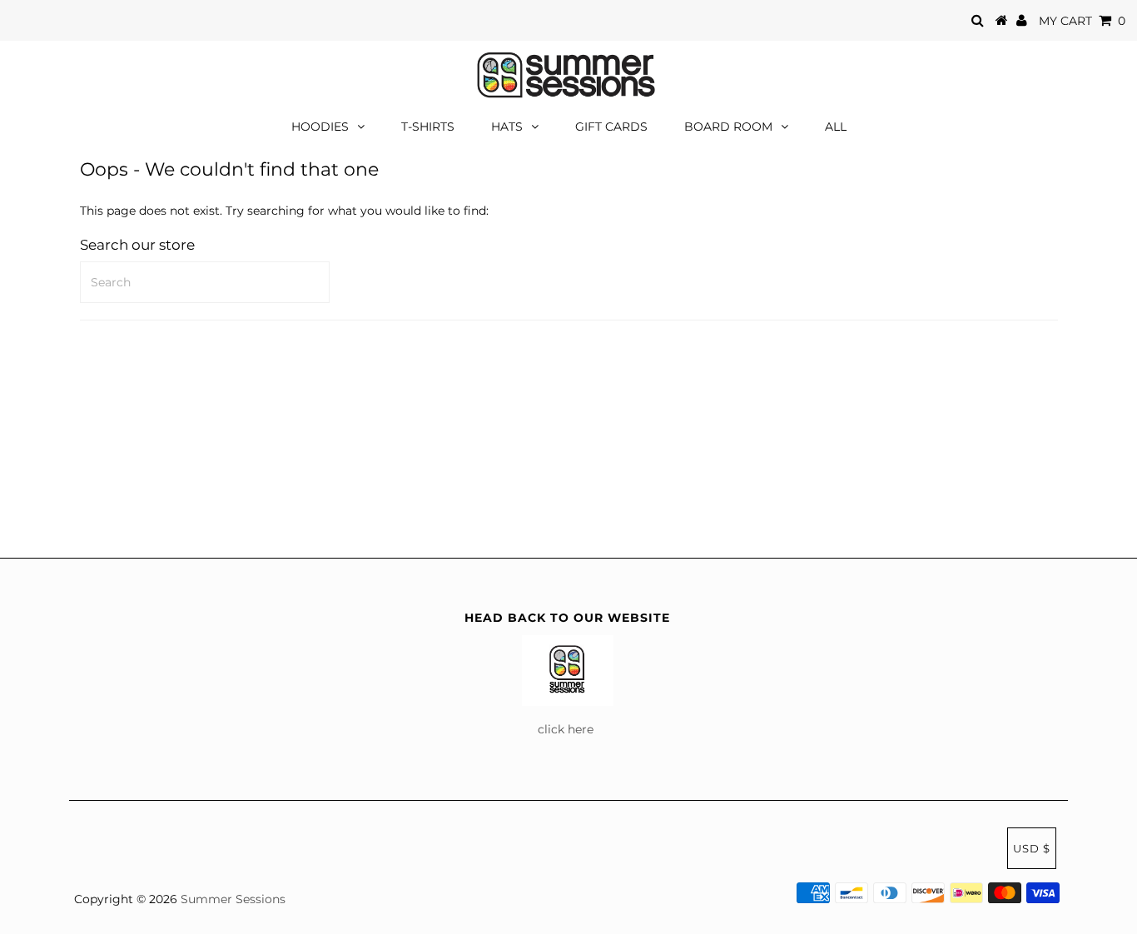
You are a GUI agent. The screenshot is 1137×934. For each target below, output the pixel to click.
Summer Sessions (233, 899)
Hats (507, 126)
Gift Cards (611, 126)
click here (567, 729)
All (836, 126)
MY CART (1082, 20)
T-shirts (427, 126)
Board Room (728, 126)
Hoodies (320, 126)
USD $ (1031, 848)
